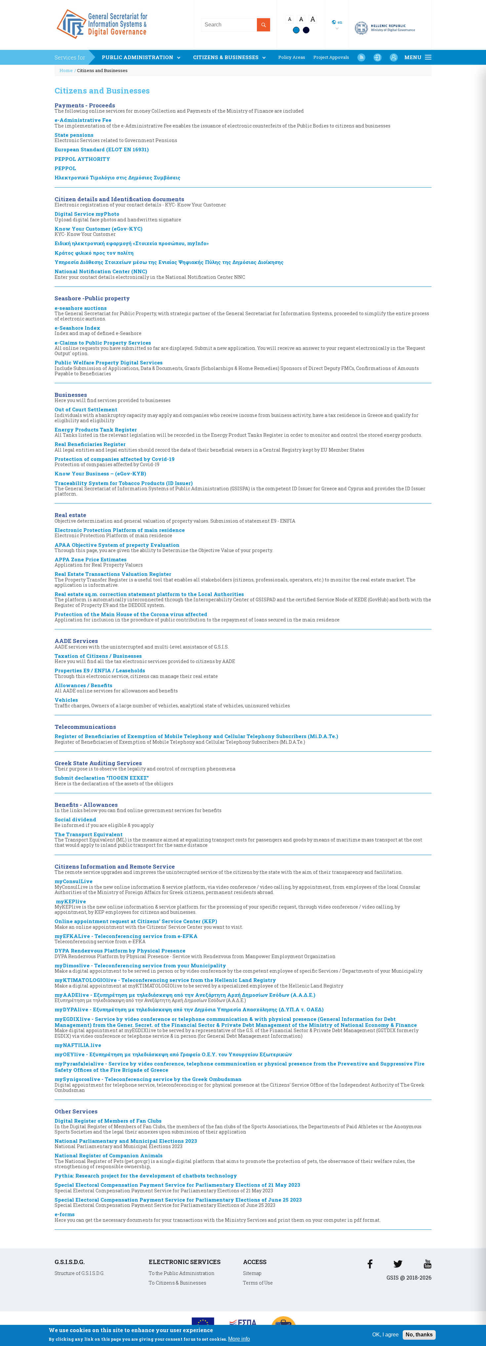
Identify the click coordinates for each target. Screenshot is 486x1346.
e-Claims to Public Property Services (240, 347)
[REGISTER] (394, 57)
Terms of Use (258, 1283)
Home (66, 70)
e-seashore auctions (242, 313)
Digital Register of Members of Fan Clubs (238, 1126)
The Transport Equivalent (238, 839)
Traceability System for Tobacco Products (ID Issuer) (240, 488)
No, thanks (419, 1334)
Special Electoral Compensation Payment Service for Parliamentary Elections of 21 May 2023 (177, 1187)
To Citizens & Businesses (177, 1283)
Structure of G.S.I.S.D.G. (79, 1273)
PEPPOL (65, 168)
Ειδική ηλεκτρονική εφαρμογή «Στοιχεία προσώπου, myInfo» (132, 243)
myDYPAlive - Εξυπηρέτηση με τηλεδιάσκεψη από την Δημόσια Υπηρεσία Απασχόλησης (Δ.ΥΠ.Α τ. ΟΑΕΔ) (189, 1009)
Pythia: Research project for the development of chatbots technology (146, 1175)
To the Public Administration (182, 1273)
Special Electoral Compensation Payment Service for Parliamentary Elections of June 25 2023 (178, 1202)
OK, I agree (385, 1334)
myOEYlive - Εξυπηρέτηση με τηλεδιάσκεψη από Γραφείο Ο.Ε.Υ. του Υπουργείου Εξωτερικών (173, 1054)
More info (239, 1339)
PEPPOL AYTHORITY (82, 159)
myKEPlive (227, 906)
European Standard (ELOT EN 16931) (102, 149)
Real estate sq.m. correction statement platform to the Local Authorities (243, 599)
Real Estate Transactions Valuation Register (235, 579)
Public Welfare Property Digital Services (237, 367)
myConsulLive (238, 886)
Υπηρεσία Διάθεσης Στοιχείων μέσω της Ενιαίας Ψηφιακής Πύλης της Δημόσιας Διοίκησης (169, 262)
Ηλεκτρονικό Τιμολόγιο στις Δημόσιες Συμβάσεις (118, 177)
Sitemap (252, 1273)
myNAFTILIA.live (78, 1045)
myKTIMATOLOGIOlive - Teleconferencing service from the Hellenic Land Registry (199, 982)
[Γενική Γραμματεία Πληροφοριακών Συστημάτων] (370, 1265)
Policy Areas (291, 57)
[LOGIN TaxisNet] (378, 57)
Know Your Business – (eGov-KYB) (100, 473)
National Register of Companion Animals (235, 1160)
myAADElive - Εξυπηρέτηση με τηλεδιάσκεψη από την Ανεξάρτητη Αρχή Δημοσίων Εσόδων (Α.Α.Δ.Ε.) (185, 997)
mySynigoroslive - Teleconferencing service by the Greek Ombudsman (240, 1084)
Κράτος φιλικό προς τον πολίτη (94, 252)
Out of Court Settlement (237, 414)
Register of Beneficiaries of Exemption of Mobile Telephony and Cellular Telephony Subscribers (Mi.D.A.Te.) (196, 738)
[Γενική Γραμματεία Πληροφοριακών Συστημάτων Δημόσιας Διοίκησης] (104, 41)
